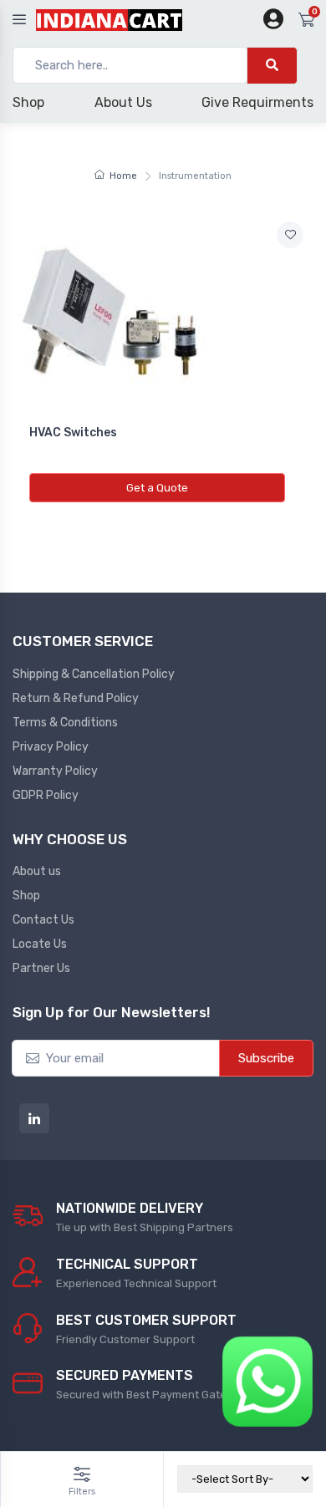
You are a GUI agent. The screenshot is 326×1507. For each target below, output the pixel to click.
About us (37, 871)
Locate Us (40, 944)
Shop (28, 102)
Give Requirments (257, 102)
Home (123, 176)
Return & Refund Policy (76, 698)
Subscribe (266, 1058)
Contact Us (43, 920)
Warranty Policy (55, 771)
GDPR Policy (46, 795)
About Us (123, 102)
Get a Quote (157, 487)
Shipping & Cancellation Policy (94, 674)
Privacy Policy (51, 747)
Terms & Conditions (65, 722)
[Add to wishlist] (290, 234)
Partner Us (41, 968)
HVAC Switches (73, 432)
